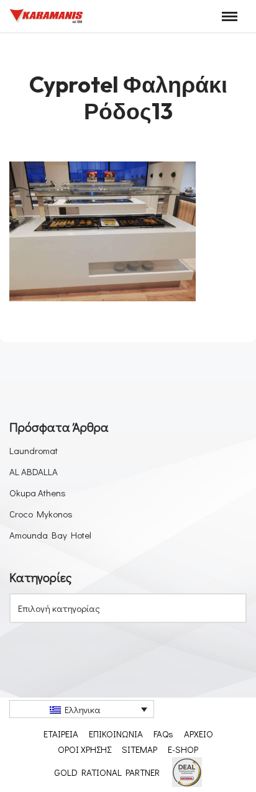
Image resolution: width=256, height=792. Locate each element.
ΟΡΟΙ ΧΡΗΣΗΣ (84, 749)
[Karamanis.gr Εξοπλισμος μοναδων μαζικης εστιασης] (46, 16)
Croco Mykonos (41, 514)
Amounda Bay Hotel (50, 535)
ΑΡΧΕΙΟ (198, 733)
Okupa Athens (37, 492)
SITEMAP (139, 749)
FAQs (163, 733)
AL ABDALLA (33, 471)
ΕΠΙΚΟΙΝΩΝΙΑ (116, 733)
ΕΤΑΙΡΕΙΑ (60, 733)
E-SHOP (183, 749)
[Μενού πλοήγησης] (230, 16)
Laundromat (33, 450)
